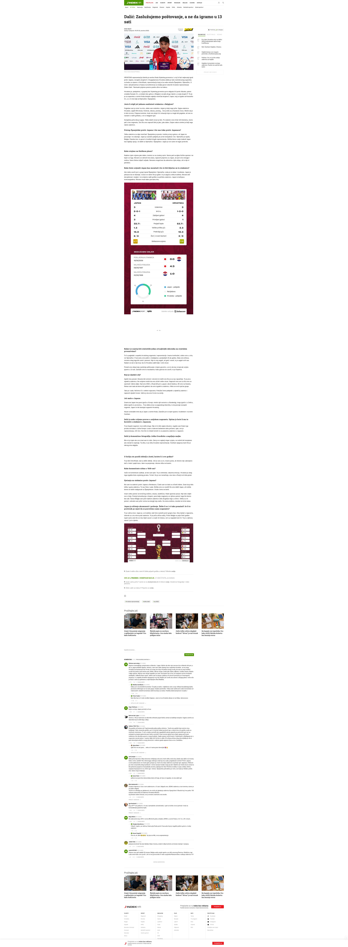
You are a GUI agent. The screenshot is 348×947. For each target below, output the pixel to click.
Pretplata (149, 3)
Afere (125, 935)
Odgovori (176, 927)
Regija (126, 921)
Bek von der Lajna (134, 715)
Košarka (179, 7)
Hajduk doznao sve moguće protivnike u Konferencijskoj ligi (211, 53)
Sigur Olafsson (133, 707)
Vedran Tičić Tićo (134, 726)
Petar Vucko (136, 696)
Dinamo (162, 7)
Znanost (126, 930)
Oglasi (185, 3)
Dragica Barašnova (138, 824)
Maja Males (132, 816)
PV (131, 695)
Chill (158, 935)
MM (126, 818)
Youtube (212, 919)
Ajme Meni (136, 745)
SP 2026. (132, 7)
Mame (159, 927)
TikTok (212, 924)
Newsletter (210, 930)
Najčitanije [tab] (211, 34)
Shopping (159, 916)
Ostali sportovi (199, 7)
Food (158, 924)
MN (126, 851)
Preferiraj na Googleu (216, 29)
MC (131, 684)
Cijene (192, 3)
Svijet (125, 916)
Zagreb (126, 924)
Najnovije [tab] (201, 34)
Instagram (213, 921)
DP (131, 775)
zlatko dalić (146, 601)
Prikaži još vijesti (210, 72)
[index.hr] (134, 2)
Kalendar (126, 933)
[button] (126, 620)
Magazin (160, 913)
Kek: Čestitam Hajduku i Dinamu (211, 47)
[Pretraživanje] (222, 3)
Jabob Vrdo (132, 841)
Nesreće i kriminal (129, 927)
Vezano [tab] (219, 34)
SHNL (173, 7)
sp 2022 (156, 601)
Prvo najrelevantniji (142, 659)
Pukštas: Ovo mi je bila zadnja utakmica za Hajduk (211, 58)
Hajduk (168, 7)
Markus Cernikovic (138, 684)
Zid (157, 3)
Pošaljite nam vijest (212, 927)
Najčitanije (147, 7)
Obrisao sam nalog (134, 663)
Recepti (176, 919)
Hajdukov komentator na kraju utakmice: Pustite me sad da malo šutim (212, 65)
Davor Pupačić (137, 833)
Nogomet (155, 7)
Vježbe (176, 924)
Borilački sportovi (188, 7)
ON (126, 664)
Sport (170, 3)
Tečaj (192, 916)
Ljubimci (159, 921)
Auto (158, 930)
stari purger (132, 756)
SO (126, 708)
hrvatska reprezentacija (132, 601)
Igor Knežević (132, 803)
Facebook (212, 916)
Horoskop (160, 938)
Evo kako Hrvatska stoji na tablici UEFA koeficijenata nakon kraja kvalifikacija (212, 41)
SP (126, 758)
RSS (192, 927)
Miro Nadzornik (133, 784)
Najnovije (140, 7)
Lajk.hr (176, 921)
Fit (158, 933)
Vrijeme (193, 924)
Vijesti (162, 3)
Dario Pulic (136, 776)
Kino (192, 921)
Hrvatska (126, 919)
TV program (194, 919)
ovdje (167, 582)
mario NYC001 (133, 850)
